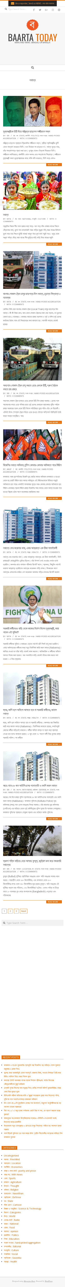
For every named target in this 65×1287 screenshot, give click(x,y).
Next (23, 911)
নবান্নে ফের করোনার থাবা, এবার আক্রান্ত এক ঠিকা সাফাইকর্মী (30, 548)
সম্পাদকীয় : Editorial (12, 1246)
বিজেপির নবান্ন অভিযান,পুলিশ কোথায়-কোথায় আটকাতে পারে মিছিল (32, 465)
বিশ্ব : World (9, 1216)
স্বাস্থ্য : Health (32, 552)
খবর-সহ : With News (24, 789)
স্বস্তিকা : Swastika (12, 1257)
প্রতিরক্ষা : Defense (39, 789)
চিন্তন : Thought (11, 1185)
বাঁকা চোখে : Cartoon (13, 1204)
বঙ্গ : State (20, 135)
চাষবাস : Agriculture (12, 1182)
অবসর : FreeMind (12, 1159)
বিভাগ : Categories (12, 1212)
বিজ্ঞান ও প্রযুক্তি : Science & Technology (22, 1208)
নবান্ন (6, 214)
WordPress (48, 1281)
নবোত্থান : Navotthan (13, 1193)
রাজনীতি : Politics (32, 135)
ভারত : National (24, 219)
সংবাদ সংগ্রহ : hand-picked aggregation (44, 301)
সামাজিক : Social (11, 1253)
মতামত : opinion (11, 1231)
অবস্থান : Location (23, 869)
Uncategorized (11, 1155)
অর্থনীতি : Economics (13, 1166)
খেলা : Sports (10, 1178)
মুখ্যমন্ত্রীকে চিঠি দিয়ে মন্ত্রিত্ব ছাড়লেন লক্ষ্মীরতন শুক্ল (26, 131)
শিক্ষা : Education (11, 1238)
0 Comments (31, 138)
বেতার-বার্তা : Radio (12, 1219)
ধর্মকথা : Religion (11, 1189)
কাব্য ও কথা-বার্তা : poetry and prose (20, 1170)
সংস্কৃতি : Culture (39, 219)
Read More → (54, 164)
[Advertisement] (32, 1005)
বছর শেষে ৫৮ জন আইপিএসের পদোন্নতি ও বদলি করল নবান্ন (30, 785)
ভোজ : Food (9, 1227)
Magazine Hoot (29, 1281)
